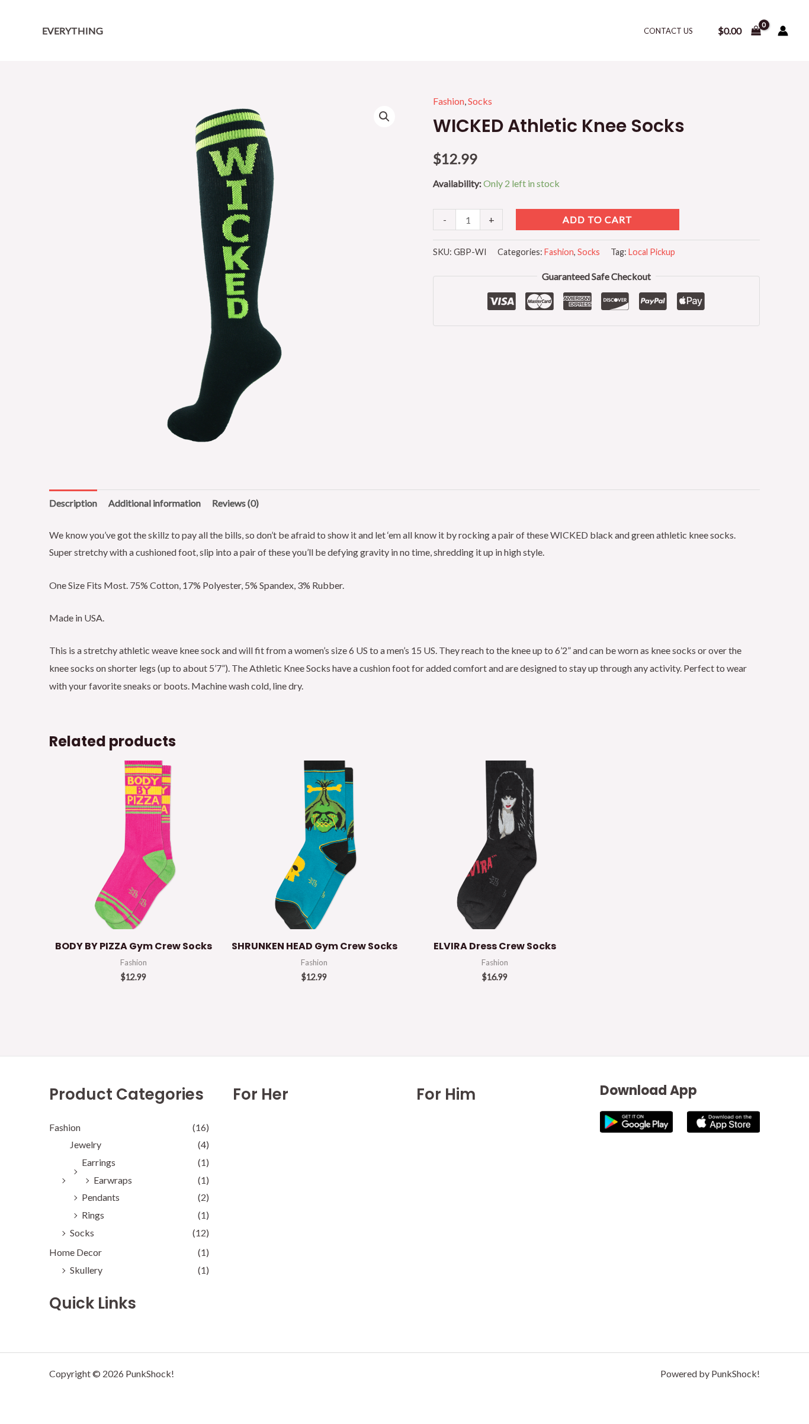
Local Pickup (651, 252)
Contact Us (668, 31)
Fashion (448, 101)
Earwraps (113, 1179)
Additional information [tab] (154, 502)
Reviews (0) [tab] (235, 502)
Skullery (86, 1269)
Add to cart (598, 219)
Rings (93, 1214)
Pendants (101, 1197)
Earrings (98, 1162)
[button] (384, 116)
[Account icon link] (783, 30)
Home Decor (75, 1252)
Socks (480, 101)
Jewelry (85, 1144)
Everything (72, 30)
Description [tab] (73, 502)
